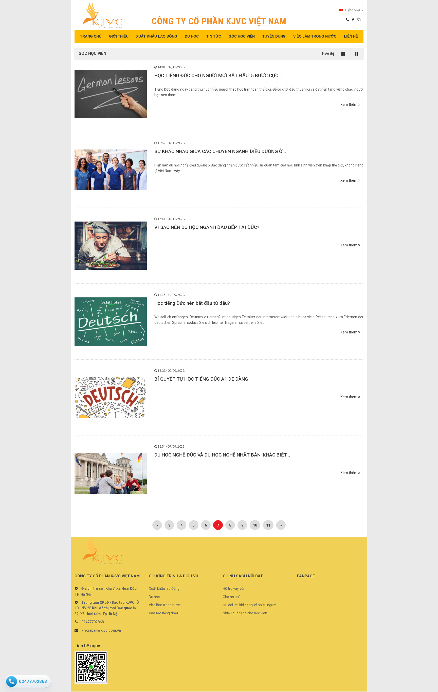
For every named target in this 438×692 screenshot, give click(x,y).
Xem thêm (349, 105)
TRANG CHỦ (90, 36)
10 (255, 525)
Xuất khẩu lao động (164, 588)
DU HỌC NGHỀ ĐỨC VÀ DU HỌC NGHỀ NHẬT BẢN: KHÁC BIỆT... (222, 455)
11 (268, 525)
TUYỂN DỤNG (274, 36)
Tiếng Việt (352, 10)
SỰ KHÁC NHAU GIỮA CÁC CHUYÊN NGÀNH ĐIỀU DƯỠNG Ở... (220, 151)
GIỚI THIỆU (119, 36)
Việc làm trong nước (164, 605)
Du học (154, 597)
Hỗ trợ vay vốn (234, 588)
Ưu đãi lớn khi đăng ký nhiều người (249, 605)
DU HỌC (192, 36)
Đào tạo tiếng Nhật (163, 613)
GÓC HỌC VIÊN (242, 36)
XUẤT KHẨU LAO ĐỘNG (156, 36)
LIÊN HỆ (351, 36)
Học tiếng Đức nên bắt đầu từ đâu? (192, 303)
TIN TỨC (213, 36)
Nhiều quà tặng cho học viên (245, 613)
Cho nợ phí (231, 597)
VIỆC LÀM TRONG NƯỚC (314, 36)
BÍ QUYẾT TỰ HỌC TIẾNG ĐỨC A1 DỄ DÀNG (201, 379)
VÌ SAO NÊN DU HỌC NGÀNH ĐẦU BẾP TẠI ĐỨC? (206, 227)
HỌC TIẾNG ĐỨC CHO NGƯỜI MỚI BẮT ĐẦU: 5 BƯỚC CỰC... (218, 75)
